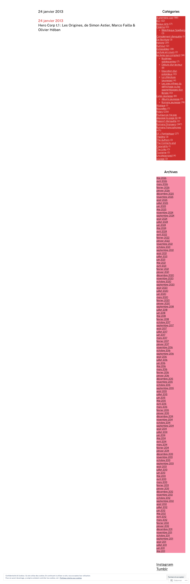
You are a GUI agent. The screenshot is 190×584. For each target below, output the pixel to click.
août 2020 (162, 287)
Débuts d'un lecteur (172, 64)
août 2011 (161, 541)
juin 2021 (160, 259)
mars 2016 (161, 369)
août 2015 (161, 391)
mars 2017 (161, 337)
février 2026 (162, 187)
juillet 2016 (161, 359)
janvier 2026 (163, 190)
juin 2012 (160, 510)
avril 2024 (161, 231)
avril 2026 (161, 181)
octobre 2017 (163, 322)
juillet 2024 (162, 221)
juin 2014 (160, 435)
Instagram (164, 564)
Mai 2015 (161, 400)
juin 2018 (160, 312)
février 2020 (163, 300)
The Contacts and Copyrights (166, 145)
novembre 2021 (164, 243)
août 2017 (161, 328)
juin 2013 (160, 472)
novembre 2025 (164, 196)
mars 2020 (162, 297)
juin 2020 (161, 294)
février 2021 (162, 268)
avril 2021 (161, 265)
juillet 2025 (162, 203)
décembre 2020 (165, 275)
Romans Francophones (168, 127)
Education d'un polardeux (169, 72)
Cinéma (160, 27)
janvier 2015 (162, 413)
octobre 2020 (163, 281)
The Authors (162, 139)
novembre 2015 (164, 381)
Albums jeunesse (171, 99)
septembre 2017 (165, 325)
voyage (160, 158)
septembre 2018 (165, 306)
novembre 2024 (164, 212)
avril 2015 (161, 403)
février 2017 (162, 341)
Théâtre (160, 136)
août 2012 (161, 504)
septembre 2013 (165, 463)
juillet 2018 (161, 309)
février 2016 (162, 372)
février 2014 (162, 447)
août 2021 (161, 253)
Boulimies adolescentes (169, 60)
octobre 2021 (163, 247)
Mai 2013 (161, 475)
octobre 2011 (163, 535)
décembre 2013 (164, 454)
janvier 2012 (162, 526)
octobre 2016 (163, 350)
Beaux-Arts (162, 23)
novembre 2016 (164, 347)
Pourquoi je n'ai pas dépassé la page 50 (167, 116)
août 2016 (161, 356)
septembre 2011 (164, 538)
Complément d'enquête (169, 36)
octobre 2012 (163, 497)
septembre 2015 (165, 388)
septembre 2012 (165, 501)
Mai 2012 (161, 513)
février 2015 (162, 410)
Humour (160, 45)
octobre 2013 (163, 460)
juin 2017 (160, 334)
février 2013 (162, 485)
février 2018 (162, 319)
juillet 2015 (161, 394)
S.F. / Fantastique (165, 133)
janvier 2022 (163, 240)
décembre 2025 (165, 193)
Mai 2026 (161, 178)
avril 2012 (161, 516)
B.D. (158, 20)
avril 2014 (161, 441)
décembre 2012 (164, 491)
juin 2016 (160, 363)
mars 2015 (161, 406)
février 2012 (162, 522)
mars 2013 (161, 482)
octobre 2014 (163, 422)
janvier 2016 (162, 375)
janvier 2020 (163, 303)
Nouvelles (161, 108)
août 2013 (161, 466)
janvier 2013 (162, 488)
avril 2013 (161, 479)
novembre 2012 (164, 494)
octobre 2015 (163, 384)
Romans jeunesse (171, 102)
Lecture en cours (165, 52)
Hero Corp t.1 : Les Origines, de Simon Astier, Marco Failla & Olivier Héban (86, 27)
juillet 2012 (161, 507)
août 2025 (161, 199)
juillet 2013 (161, 469)
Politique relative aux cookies (71, 578)
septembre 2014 (165, 425)
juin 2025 (161, 206)
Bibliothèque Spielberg (173, 30)
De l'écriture (162, 39)
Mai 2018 (161, 315)
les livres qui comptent (168, 55)
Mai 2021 (161, 262)
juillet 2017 (161, 331)
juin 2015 (160, 397)
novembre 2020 (164, 278)
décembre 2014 (164, 416)
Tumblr (162, 569)
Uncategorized (164, 155)
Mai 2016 (161, 366)
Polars (159, 111)
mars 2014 (161, 444)
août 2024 (161, 218)
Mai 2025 (161, 209)
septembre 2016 (165, 353)
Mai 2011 (160, 551)
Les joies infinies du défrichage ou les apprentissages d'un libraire (172, 88)
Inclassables (162, 49)
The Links (161, 149)
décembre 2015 (164, 378)
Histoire (160, 42)
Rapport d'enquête (166, 121)
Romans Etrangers (166, 124)
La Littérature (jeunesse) (169, 79)
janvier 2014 (162, 450)
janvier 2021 (162, 272)
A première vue (164, 17)
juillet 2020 (162, 290)
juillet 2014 (161, 432)
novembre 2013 (164, 457)
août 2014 (161, 428)
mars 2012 (161, 519)
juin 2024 (161, 225)
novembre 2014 (164, 419)
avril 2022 (161, 234)
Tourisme (161, 152)
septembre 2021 (165, 250)
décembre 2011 (164, 529)
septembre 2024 (165, 215)
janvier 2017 (162, 344)
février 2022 (162, 237)
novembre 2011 (164, 532)
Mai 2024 (161, 228)
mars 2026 (162, 184)
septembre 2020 (165, 284)
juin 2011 (160, 548)
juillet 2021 (161, 256)
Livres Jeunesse (164, 96)
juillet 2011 (161, 544)
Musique (160, 105)
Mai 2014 (161, 438)
